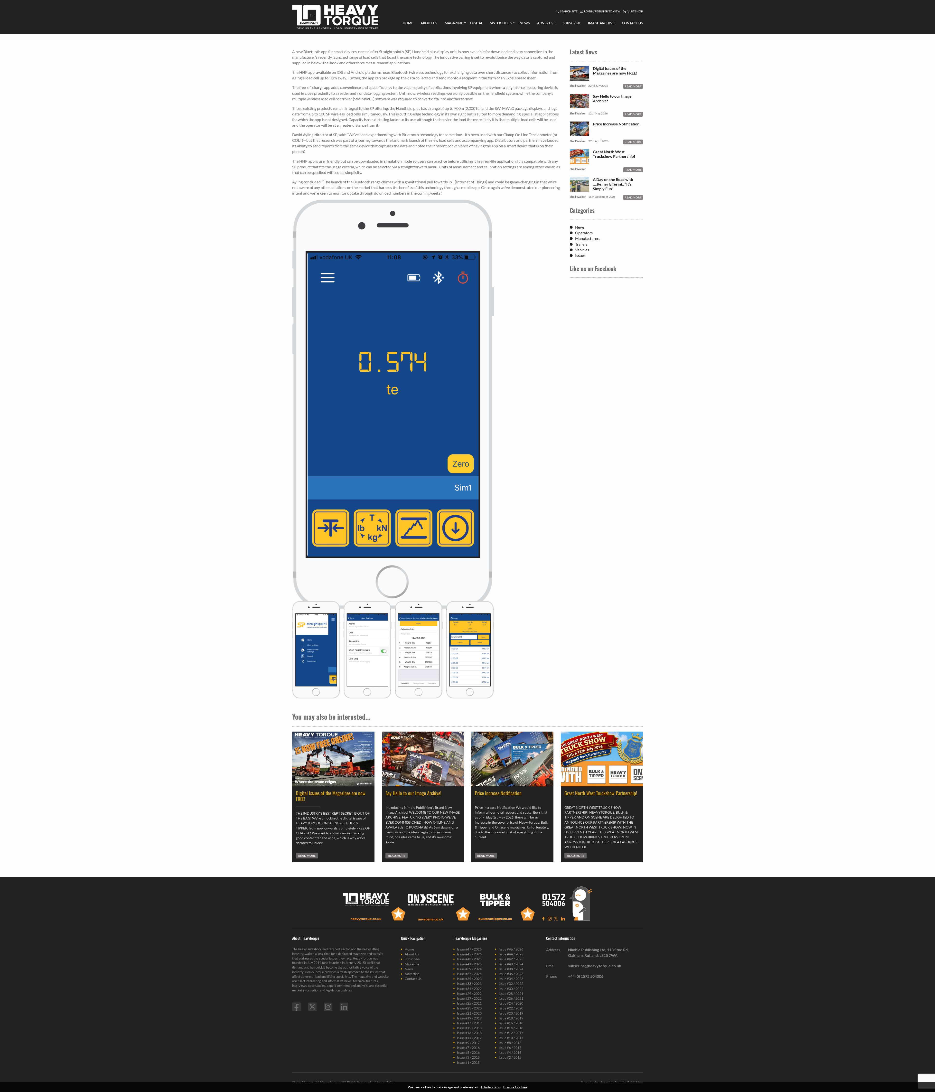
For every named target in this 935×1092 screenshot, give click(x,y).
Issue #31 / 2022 (469, 989)
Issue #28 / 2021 (511, 993)
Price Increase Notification (616, 124)
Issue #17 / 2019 (469, 1023)
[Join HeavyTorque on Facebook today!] (296, 1007)
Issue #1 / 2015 (468, 1062)
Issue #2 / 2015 (510, 1057)
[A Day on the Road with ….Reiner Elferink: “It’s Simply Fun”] (579, 189)
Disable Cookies (515, 1087)
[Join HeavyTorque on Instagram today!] (328, 1007)
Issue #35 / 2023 (469, 979)
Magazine (412, 964)
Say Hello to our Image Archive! (612, 98)
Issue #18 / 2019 (511, 1018)
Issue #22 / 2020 (511, 1008)
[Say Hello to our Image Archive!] (579, 106)
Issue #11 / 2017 (469, 1038)
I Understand (490, 1087)
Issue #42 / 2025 (511, 959)
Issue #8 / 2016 (510, 1043)
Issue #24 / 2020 (511, 1003)
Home (409, 949)
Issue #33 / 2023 (469, 983)
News (580, 227)
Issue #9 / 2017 (468, 1043)
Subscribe (412, 959)
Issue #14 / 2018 (511, 1028)
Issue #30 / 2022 (511, 989)
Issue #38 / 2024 (511, 969)
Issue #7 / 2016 (468, 1047)
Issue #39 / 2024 (469, 969)
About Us (412, 954)
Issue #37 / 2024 (469, 974)
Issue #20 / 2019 (511, 1013)
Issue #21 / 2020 (469, 1013)
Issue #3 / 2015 (468, 1057)
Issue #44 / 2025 (511, 954)
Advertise (412, 974)
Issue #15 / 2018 (469, 1028)
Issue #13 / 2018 (469, 1033)
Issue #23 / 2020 (469, 1008)
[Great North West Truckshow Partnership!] (579, 161)
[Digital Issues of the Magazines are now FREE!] (579, 78)
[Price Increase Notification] (579, 133)
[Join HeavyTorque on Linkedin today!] (344, 1007)
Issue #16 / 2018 (511, 1023)
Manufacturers (587, 238)
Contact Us (413, 979)
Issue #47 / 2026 (469, 949)
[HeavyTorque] (335, 17)
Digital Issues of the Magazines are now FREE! (615, 70)
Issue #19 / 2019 (469, 1018)
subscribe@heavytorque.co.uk (594, 965)
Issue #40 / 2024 (511, 964)
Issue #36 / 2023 (511, 974)
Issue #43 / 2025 (469, 959)
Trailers (581, 244)
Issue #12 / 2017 (511, 1033)
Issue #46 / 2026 (511, 949)
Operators (584, 232)
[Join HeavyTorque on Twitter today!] (312, 1007)
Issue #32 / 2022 (511, 983)
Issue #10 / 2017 (511, 1038)
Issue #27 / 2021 (469, 998)
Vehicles (582, 249)
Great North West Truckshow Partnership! (614, 154)
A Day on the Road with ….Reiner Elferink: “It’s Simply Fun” (613, 184)
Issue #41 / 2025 (469, 964)
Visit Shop (635, 11)
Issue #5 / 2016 (468, 1052)
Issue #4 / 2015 (510, 1052)
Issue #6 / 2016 (510, 1047)
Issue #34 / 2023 (511, 979)
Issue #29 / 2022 (469, 993)
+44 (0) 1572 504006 (585, 976)
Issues (580, 255)
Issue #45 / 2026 (469, 954)
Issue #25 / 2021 (469, 1003)
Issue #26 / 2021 (511, 998)
